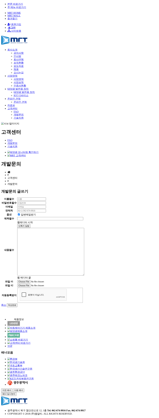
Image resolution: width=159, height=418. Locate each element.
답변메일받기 (28, 214)
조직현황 (19, 62)
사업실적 (19, 82)
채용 (16, 69)
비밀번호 (9, 202)
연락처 (9, 210)
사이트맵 (16, 31)
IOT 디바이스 (21, 95)
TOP (9, 346)
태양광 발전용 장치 (24, 92)
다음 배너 (18, 390)
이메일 (9, 206)
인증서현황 (20, 85)
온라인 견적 (20, 102)
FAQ (16, 111)
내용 (9, 250)
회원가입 (16, 24)
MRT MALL (13, 15)
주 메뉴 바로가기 (16, 7)
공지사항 (19, 53)
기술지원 (19, 118)
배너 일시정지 (8, 394)
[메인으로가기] (14, 44)
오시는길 (19, 72)
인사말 (17, 56)
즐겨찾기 (12, 18)
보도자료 (19, 66)
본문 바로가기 (15, 4)
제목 (9, 218)
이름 (9, 199)
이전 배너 (6, 390)
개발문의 (19, 114)
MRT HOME (14, 13)
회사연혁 (19, 59)
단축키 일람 (23, 226)
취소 (3, 305)
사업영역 (19, 79)
